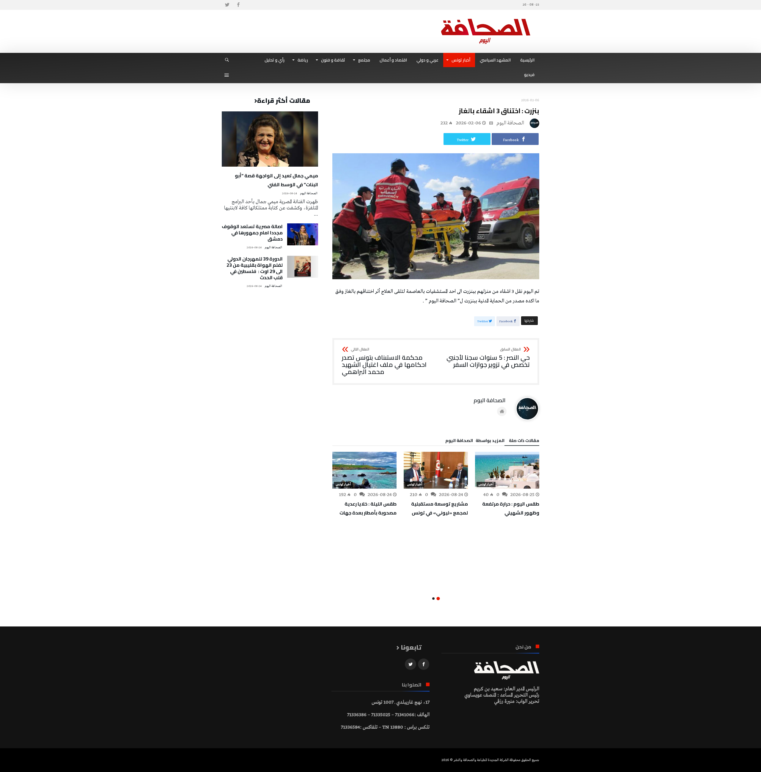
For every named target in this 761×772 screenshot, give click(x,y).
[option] (507, 484)
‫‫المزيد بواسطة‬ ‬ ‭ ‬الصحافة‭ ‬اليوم (474, 441)
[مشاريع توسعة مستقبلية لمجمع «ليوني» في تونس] (436, 470)
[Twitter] (227, 5)
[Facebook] (238, 5)
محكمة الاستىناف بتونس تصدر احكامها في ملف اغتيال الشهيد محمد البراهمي (384, 361)
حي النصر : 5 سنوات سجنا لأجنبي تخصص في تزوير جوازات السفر (488, 358)
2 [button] (433, 598)
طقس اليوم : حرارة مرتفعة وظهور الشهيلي (510, 508)
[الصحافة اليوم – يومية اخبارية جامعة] (485, 18)
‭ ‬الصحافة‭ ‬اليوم (510, 123)
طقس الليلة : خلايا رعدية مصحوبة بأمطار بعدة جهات (368, 508)
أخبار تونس (486, 484)
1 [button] (438, 598)
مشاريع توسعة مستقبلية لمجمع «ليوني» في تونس (439, 508)
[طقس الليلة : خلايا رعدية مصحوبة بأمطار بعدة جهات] (364, 470)
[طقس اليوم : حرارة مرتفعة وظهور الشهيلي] (507, 470)
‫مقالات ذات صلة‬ (524, 441)
